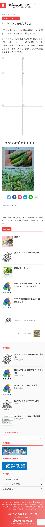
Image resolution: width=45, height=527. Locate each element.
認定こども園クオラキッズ (22, 4)
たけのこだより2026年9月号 (26, 401)
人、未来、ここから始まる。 (22, 517)
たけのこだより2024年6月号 (26, 252)
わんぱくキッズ (17, 507)
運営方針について (27, 502)
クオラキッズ (14, 205)
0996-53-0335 (23, 520)
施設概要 (16, 502)
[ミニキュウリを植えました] (25, 197)
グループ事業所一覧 (30, 509)
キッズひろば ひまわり (30, 504)
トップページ (7, 502)
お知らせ (6, 205)
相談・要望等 (17, 509)
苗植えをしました (21, 268)
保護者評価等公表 (30, 507)
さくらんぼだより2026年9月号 (27, 416)
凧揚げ (17, 237)
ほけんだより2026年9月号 (25, 385)
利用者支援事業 (15, 504)
